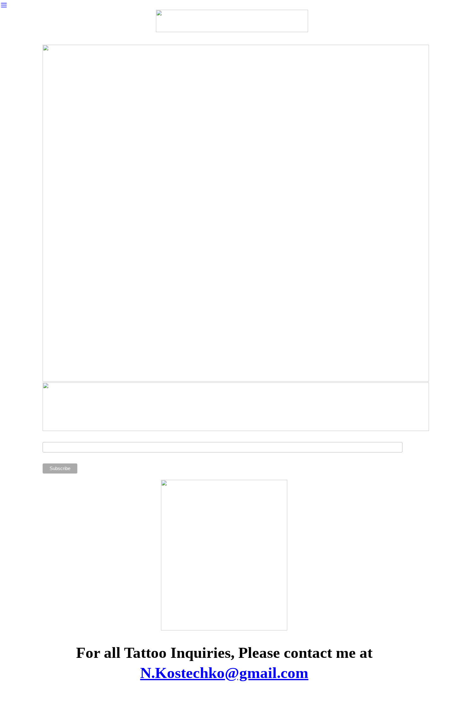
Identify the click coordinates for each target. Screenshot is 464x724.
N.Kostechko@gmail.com (224, 672)
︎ (4, 5)
